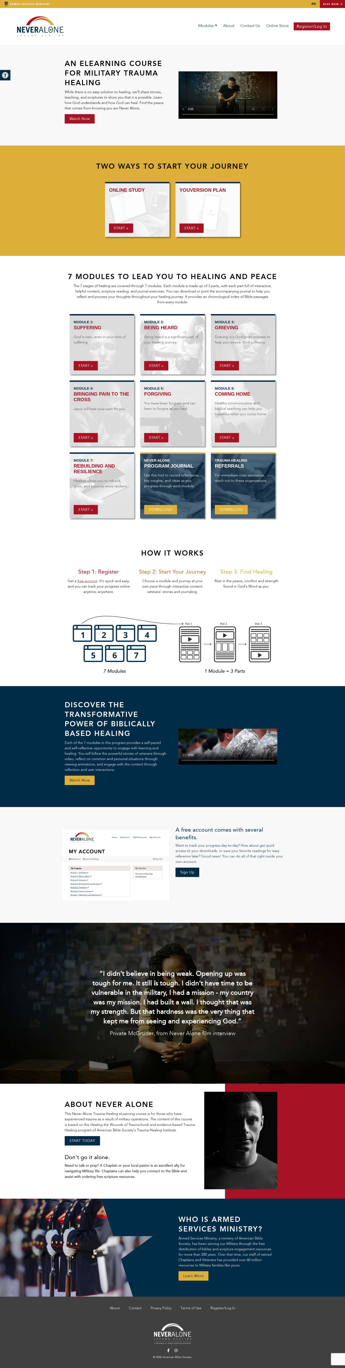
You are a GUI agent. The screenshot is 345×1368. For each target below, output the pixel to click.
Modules (206, 26)
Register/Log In (312, 26)
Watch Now (79, 119)
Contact (135, 1308)
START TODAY (82, 1141)
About (228, 26)
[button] (5, 75)
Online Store (277, 26)
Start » (121, 228)
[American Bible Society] (313, 4)
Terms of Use (190, 1308)
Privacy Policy (161, 1308)
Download (160, 509)
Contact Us (250, 26)
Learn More (193, 1276)
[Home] (172, 1333)
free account (87, 581)
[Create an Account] (116, 865)
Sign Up (187, 872)
